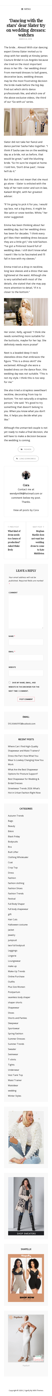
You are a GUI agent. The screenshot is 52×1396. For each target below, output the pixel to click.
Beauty (11, 826)
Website (12, 667)
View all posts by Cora (26, 510)
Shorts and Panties (17, 1018)
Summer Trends (16, 1043)
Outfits (11, 981)
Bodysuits (13, 841)
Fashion (27, 449)
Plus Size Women (16, 986)
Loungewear (14, 960)
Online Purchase (16, 976)
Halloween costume (18, 924)
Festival (11, 898)
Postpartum (14, 992)
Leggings (12, 950)
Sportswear (14, 1028)
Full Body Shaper (16, 903)
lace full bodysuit (16, 945)
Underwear (13, 1069)
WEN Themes (38, 1390)
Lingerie (12, 955)
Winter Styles (14, 1095)
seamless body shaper (19, 997)
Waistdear (13, 1085)
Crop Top (13, 867)
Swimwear (13, 1054)
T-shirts (12, 1059)
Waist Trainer (15, 1080)
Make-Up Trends (16, 971)
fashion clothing (16, 883)
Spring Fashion (15, 1033)
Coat (10, 862)
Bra (10, 846)
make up (12, 966)
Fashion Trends (16, 893)
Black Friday (14, 836)
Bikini (11, 831)
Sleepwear (13, 1023)
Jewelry (11, 935)
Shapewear (13, 1007)
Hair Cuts (12, 919)
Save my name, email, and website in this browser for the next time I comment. (24, 687)
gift (9, 914)
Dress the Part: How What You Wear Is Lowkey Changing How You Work (25, 760)
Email (12, 652)
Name (12, 636)
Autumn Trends (16, 815)
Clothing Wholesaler (18, 857)
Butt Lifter (13, 852)
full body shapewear (18, 909)
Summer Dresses (16, 1038)
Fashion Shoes (15, 888)
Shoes (11, 1012)
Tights (11, 1064)
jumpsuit (12, 940)
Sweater (12, 1049)
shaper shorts (15, 1002)
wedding (12, 1090)
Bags (10, 820)
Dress (11, 872)
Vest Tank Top (15, 1075)
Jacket (11, 929)
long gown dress (27, 458)
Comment (13, 592)
